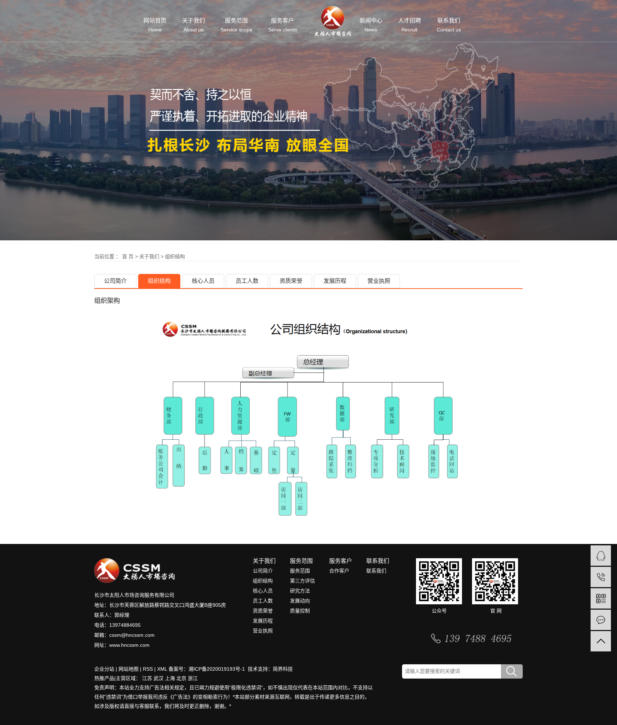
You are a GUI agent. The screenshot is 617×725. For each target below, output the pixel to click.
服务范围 (236, 25)
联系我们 (449, 25)
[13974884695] (601, 577)
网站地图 (129, 669)
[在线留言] (601, 620)
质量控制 (300, 611)
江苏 (147, 678)
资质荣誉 (291, 281)
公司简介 (115, 281)
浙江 (193, 678)
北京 (181, 678)
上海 (170, 678)
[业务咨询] (601, 555)
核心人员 (203, 281)
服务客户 (282, 25)
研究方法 (300, 591)
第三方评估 (302, 581)
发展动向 (300, 601)
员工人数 (247, 281)
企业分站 (104, 669)
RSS (148, 669)
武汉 (159, 678)
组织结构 (159, 281)
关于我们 (193, 25)
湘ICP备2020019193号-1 (217, 669)
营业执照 (378, 281)
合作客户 (339, 571)
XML (162, 669)
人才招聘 (409, 25)
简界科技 (283, 669)
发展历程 (334, 281)
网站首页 (155, 25)
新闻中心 (371, 25)
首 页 (128, 256)
